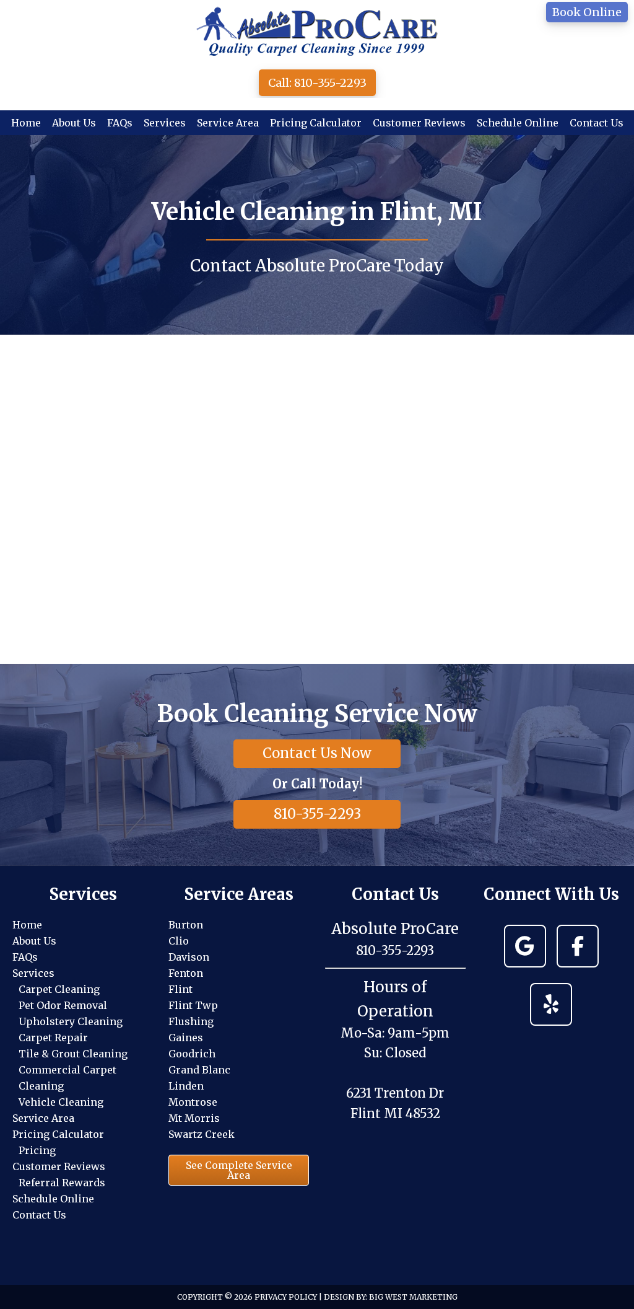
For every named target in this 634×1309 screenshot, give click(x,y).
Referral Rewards (62, 1182)
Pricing (37, 1150)
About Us (34, 941)
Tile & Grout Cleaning (73, 1053)
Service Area (43, 1118)
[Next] (607, 499)
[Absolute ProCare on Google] (525, 946)
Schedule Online (53, 1198)
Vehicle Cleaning (61, 1102)
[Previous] (27, 499)
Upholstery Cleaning (71, 1021)
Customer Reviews (58, 1166)
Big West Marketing (413, 1297)
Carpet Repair (53, 1037)
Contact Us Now (317, 753)
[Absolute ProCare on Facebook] (578, 946)
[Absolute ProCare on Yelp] (551, 1004)
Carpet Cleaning (59, 989)
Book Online (587, 12)
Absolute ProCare (317, 30)
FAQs (25, 957)
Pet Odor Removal (63, 1005)
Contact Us (39, 1215)
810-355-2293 (317, 813)
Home (27, 925)
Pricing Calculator (58, 1134)
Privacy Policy (285, 1297)
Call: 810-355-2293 (317, 83)
